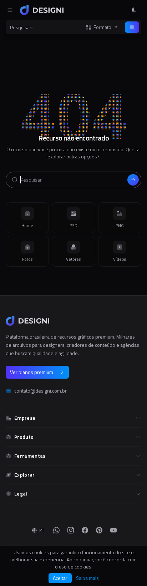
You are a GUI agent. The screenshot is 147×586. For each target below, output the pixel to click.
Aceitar (60, 578)
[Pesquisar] (133, 180)
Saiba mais (87, 578)
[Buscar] (132, 27)
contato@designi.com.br (40, 390)
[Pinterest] (99, 530)
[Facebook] (84, 530)
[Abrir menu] (10, 10)
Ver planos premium (31, 372)
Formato (102, 27)
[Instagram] (70, 530)
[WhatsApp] (56, 530)
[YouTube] (113, 530)
